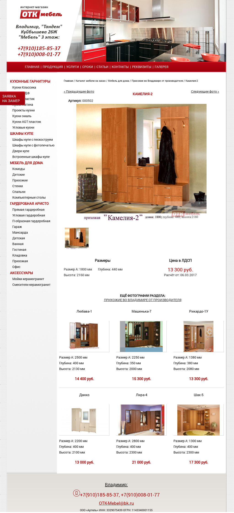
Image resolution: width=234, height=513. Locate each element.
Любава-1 (84, 311)
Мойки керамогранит (28, 279)
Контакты (120, 67)
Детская (18, 238)
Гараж (17, 226)
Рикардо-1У (198, 311)
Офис (16, 267)
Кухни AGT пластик (26, 121)
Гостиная (19, 249)
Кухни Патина (22, 104)
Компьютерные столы (29, 197)
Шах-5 (198, 394)
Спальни (18, 191)
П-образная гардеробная (31, 221)
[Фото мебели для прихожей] (141, 222)
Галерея (161, 67)
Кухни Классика (24, 87)
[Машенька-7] (141, 351)
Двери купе (20, 151)
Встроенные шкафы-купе (31, 156)
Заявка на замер (11, 98)
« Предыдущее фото (79, 91)
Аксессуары (21, 272)
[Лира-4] (141, 434)
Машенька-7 (141, 311)
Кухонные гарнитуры (30, 81)
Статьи (102, 67)
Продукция (53, 67)
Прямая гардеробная (28, 209)
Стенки (17, 186)
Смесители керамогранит (31, 284)
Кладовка (19, 255)
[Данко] (84, 434)
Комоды (18, 169)
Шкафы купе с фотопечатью (33, 145)
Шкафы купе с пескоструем (32, 139)
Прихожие (20, 180)
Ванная (18, 244)
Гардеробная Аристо (29, 203)
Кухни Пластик (23, 99)
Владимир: (116, 484)
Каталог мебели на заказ (91, 80)
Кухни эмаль (22, 116)
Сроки (87, 67)
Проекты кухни (23, 110)
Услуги (72, 67)
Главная (32, 67)
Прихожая (20, 261)
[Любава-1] (84, 351)
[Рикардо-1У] (198, 351)
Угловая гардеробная (28, 215)
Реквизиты (141, 67)
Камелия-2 (192, 80)
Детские (18, 174)
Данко (84, 394)
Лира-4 (141, 394)
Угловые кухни (23, 127)
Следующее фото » (205, 91)
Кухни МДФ (21, 93)
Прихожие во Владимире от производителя (158, 80)
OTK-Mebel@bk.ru (116, 503)
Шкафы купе (21, 133)
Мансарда (20, 232)
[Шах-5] (198, 434)
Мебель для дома (26, 162)
